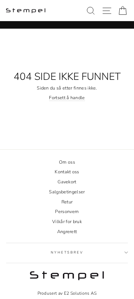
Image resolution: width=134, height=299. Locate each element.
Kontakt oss (67, 172)
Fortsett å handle (67, 98)
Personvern (67, 211)
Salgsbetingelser (67, 192)
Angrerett (67, 231)
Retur (67, 202)
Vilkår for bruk (67, 221)
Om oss (67, 162)
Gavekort (67, 182)
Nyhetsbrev (67, 252)
